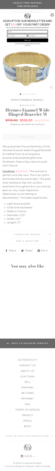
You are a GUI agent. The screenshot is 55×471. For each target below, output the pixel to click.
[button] (52, 15)
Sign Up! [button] (27, 40)
